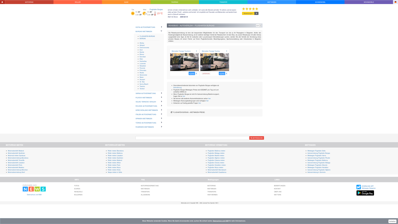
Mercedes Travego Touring (211, 51)
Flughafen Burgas (156, 9)
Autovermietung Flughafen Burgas (319, 153)
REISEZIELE (78, 192)
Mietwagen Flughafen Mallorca (318, 160)
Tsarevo (142, 86)
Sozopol (142, 79)
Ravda (142, 73)
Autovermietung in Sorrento (317, 172)
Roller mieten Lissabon (115, 155)
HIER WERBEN (212, 195)
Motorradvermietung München (18, 170)
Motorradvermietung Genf (16, 172)
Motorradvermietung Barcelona (18, 158)
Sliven (142, 77)
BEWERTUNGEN (279, 186)
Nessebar (143, 66)
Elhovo (142, 54)
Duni (141, 50)
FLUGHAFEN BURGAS (147, 36)
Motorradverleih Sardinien (16, 153)
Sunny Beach (144, 84)
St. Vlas (142, 82)
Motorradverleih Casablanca (217, 172)
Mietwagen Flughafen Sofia (316, 151)
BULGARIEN (78, 195)
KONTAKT (277, 189)
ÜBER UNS (277, 192)
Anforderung (177, 87)
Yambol (142, 89)
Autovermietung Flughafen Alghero (319, 170)
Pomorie (142, 68)
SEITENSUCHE (257, 138)
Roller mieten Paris (114, 165)
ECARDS (77, 189)
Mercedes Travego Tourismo (181, 51)
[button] (29, 2)
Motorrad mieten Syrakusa (16, 155)
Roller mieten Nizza (114, 167)
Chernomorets (144, 47)
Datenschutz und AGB (34, 195)
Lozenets (143, 63)
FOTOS (76, 186)
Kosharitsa (143, 61)
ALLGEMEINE (145, 195)
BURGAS (143, 38)
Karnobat (143, 57)
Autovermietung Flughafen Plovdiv (319, 158)
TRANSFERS (145, 192)
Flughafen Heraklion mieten (217, 165)
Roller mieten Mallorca (115, 153)
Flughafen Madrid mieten (216, 155)
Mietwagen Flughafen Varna (317, 155)
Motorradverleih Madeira (16, 167)
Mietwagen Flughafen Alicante (317, 165)
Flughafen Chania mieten (216, 163)
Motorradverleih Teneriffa (16, 160)
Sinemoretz (143, 75)
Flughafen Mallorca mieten (216, 151)
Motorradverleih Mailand (16, 151)
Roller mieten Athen (114, 163)
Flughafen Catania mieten (216, 160)
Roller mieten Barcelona (116, 151)
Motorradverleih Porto (15, 165)
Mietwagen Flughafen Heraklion (318, 167)
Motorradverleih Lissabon (16, 163)
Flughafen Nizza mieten (215, 167)
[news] (34, 187)
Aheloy (142, 43)
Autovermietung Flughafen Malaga (319, 163)
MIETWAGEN (145, 189)
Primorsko (143, 70)
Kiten (141, 59)
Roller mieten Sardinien (115, 158)
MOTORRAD (211, 186)
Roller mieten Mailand (115, 160)
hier (184, 96)
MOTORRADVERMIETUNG (150, 186)
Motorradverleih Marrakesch (217, 170)
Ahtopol (142, 45)
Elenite (142, 52)
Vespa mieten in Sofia (115, 172)
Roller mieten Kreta (114, 170)
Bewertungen (248, 13)
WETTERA (277, 195)
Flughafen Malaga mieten (216, 153)
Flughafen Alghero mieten (216, 158)
